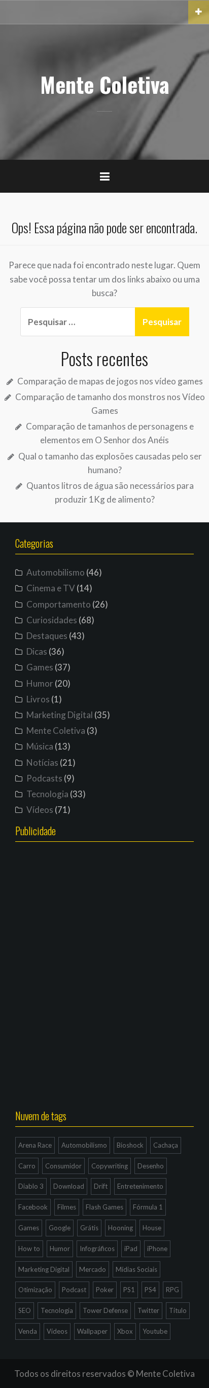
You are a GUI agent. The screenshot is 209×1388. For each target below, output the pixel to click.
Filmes (66, 1207)
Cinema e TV (50, 588)
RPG (172, 1290)
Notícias (42, 762)
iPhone (157, 1248)
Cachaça (165, 1145)
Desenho (150, 1166)
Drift (101, 1186)
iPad (130, 1248)
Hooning (120, 1228)
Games (39, 667)
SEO (24, 1310)
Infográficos (97, 1248)
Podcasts (44, 778)
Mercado (92, 1269)
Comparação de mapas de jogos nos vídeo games (110, 381)
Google (60, 1228)
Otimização (35, 1290)
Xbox (125, 1331)
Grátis (89, 1228)
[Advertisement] (104, 984)
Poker (105, 1290)
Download (68, 1186)
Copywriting (109, 1166)
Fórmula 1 (148, 1207)
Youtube (155, 1331)
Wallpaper (92, 1331)
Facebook (33, 1207)
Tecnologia (47, 794)
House (152, 1228)
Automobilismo (55, 572)
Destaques (46, 635)
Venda (27, 1331)
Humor (39, 683)
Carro (27, 1166)
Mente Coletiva (104, 84)
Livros (38, 699)
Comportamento (58, 604)
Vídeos (39, 809)
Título (178, 1310)
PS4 (150, 1290)
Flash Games (104, 1207)
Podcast (74, 1290)
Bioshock (130, 1145)
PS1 (129, 1290)
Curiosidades (51, 620)
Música (39, 746)
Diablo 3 (31, 1186)
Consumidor (63, 1166)
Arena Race (35, 1145)
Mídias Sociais (136, 1269)
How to (29, 1248)
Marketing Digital (59, 714)
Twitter (148, 1310)
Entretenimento (140, 1186)
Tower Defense (105, 1310)
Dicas (36, 651)
